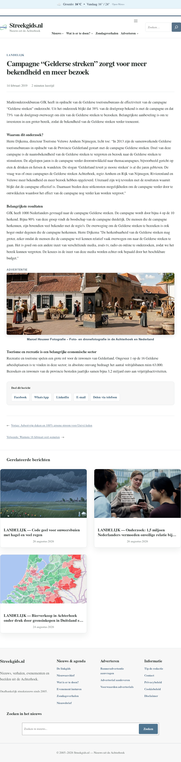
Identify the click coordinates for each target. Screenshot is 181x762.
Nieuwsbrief (64, 703)
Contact (149, 675)
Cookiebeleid (152, 689)
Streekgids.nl (26, 25)
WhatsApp (41, 397)
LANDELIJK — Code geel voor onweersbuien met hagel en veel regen (42, 532)
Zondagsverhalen (68, 696)
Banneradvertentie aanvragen (112, 670)
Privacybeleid (153, 682)
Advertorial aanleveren (115, 680)
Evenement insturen (69, 689)
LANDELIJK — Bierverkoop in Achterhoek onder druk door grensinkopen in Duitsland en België (43, 618)
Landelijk (15, 55)
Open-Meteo (118, 4)
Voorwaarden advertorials (117, 687)
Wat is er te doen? (68, 682)
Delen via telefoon (105, 397)
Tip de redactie (153, 668)
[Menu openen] (135, 21)
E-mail (81, 397)
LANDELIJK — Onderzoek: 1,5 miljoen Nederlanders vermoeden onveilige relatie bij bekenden (135, 532)
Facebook (20, 397)
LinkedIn (62, 397)
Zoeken (148, 728)
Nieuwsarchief (65, 675)
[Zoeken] (176, 27)
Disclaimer (151, 696)
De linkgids (64, 668)
